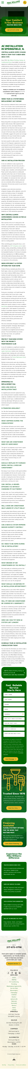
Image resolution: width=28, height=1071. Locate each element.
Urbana (14, 1009)
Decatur (14, 997)
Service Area (14, 988)
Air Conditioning (14, 982)
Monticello (14, 1003)
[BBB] (8, 972)
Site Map (4, 1064)
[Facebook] (12, 972)
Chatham (14, 994)
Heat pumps (4, 306)
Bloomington (14, 990)
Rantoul (14, 1005)
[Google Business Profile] (15, 972)
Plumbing (14, 984)
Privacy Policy (11, 1064)
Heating (14, 979)
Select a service (7, 726)
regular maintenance (6, 351)
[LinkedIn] (19, 972)
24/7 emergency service (16, 246)
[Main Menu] (2, 2)
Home (14, 977)
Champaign (14, 992)
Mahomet (14, 1001)
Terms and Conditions (21, 1064)
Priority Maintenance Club (18, 357)
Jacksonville (14, 999)
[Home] (13, 2)
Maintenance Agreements (14, 986)
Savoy (14, 1007)
